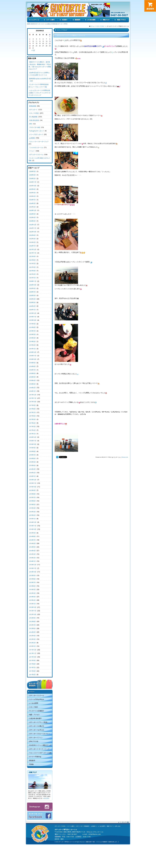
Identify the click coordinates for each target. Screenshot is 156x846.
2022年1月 (32, 246)
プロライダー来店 (34, 127)
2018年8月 (32, 366)
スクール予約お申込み (36, 699)
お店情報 (32, 138)
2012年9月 (32, 618)
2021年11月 (32, 253)
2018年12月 (32, 352)
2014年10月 (32, 529)
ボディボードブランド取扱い (38, 722)
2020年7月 (32, 292)
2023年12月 (32, 210)
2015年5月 (32, 504)
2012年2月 (32, 643)
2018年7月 (32, 370)
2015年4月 (32, 508)
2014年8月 (32, 536)
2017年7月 (32, 412)
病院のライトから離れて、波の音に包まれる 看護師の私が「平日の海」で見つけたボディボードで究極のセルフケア (40, 65)
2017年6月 (32, 416)
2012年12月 (32, 607)
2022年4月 (32, 235)
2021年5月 (32, 263)
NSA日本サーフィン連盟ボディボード (39, 745)
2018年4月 (32, 380)
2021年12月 (32, 249)
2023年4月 (32, 217)
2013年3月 (32, 597)
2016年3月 (32, 469)
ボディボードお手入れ (36, 730)
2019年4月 (32, 338)
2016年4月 (32, 465)
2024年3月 (32, 203)
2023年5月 (32, 214)
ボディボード (33, 110)
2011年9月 (32, 660)
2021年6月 (32, 260)
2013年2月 (32, 600)
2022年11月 (32, 228)
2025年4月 (32, 189)
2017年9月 (32, 405)
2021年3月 (32, 271)
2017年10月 (32, 402)
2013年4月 (32, 593)
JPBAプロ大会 (33, 741)
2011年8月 (32, 664)
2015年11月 (32, 483)
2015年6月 (32, 501)
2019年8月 (32, 327)
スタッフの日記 (34, 113)
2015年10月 (32, 487)
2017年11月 (32, 398)
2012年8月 (32, 621)
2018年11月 (32, 356)
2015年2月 (32, 515)
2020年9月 (32, 288)
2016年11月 (32, 441)
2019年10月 (32, 320)
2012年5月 (32, 632)
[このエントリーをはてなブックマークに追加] (57, 457)
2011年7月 (32, 667)
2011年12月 (32, 650)
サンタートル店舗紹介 (36, 711)
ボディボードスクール (36, 154)
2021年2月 (32, 274)
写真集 (31, 764)
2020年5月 (32, 295)
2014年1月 (32, 561)
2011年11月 (32, 653)
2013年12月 (32, 565)
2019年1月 (32, 349)
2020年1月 (32, 310)
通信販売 (32, 760)
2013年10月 (32, 572)
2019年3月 (32, 341)
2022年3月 (32, 239)
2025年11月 (32, 182)
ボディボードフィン (36, 737)
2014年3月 (32, 554)
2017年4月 (32, 423)
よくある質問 (33, 703)
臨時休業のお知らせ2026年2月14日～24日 (40, 80)
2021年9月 (32, 256)
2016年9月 (32, 448)
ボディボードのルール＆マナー (39, 734)
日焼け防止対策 (34, 120)
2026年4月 (32, 175)
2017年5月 (32, 419)
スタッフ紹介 (33, 707)
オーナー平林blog (35, 757)
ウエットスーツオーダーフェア (38, 141)
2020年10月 (32, 285)
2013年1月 (32, 604)
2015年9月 (32, 490)
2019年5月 (32, 334)
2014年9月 (32, 533)
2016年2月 (32, 473)
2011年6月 (32, 671)
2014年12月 (32, 522)
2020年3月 (32, 302)
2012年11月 (32, 611)
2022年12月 (32, 225)
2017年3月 (32, 426)
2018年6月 (32, 373)
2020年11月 (32, 281)
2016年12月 (32, 437)
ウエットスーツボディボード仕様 (40, 753)
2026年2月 (32, 178)
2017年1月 (32, 434)
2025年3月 (32, 193)
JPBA (30, 124)
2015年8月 (32, 494)
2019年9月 (32, 324)
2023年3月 (32, 221)
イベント (32, 151)
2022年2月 (32, 242)
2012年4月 (32, 636)
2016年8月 (32, 451)
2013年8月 (32, 579)
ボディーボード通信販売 (82, 826)
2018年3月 (32, 384)
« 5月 (33, 50)
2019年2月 (32, 345)
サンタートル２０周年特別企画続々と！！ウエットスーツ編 (38, 85)
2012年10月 (32, 614)
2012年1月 (32, 646)
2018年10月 (32, 359)
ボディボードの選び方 (36, 726)
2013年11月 (32, 568)
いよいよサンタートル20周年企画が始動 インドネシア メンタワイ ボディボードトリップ (39, 92)
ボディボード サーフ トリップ (39, 749)
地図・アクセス (34, 715)
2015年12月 (32, 480)
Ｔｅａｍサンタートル (36, 147)
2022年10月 (32, 232)
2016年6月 (32, 458)
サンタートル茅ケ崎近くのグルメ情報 (39, 159)
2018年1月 (32, 391)
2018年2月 (32, 388)
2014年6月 (32, 543)
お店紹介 (93, 826)
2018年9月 (32, 363)
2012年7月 (32, 625)
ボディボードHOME (60, 826)
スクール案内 (70, 826)
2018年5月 (32, 377)
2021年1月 (32, 278)
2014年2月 (32, 558)
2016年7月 (32, 455)
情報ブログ (110, 826)
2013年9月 (32, 575)
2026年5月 (32, 171)
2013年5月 (32, 589)
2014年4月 (32, 551)
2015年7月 (32, 497)
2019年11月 (32, 317)
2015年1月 (32, 519)
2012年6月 (32, 628)
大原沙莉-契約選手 (35, 718)
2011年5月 (32, 674)
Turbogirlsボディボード (36, 131)
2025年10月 (32, 186)
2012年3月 (32, 639)
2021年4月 (32, 267)
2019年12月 (32, 313)
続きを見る (46, 798)
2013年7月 (32, 582)
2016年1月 (32, 476)
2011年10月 (32, 657)
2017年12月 (32, 395)
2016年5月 (32, 462)
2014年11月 (32, 526)
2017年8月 (32, 409)
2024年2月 (32, 207)
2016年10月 (32, 444)
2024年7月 (32, 200)
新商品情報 (32, 106)
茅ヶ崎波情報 (33, 117)
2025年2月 (32, 196)
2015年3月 (32, 512)
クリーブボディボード (36, 134)
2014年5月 (32, 547)
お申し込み (117, 826)
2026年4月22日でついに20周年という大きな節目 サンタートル (39, 74)
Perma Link (125, 457)
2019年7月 (32, 331)
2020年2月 (32, 306)
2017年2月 (32, 430)
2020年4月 (32, 299)
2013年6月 (32, 586)
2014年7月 (32, 540)
